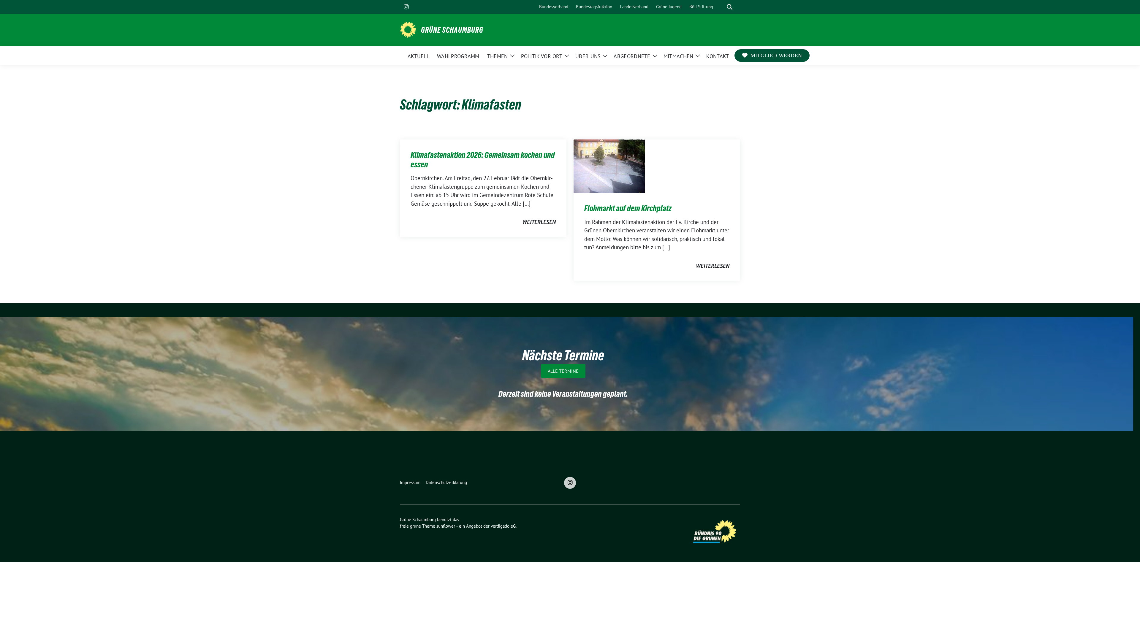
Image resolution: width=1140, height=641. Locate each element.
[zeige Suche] (729, 7)
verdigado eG (503, 526)
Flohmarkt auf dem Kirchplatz (628, 208)
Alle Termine (563, 371)
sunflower (445, 526)
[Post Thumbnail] (609, 165)
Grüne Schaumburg (452, 30)
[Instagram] (406, 7)
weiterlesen (539, 222)
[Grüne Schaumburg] (408, 29)
